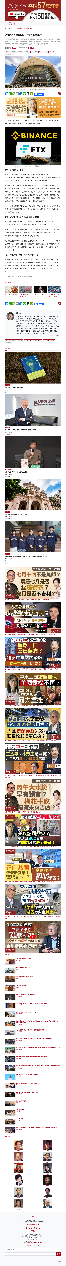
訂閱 (58, 1254)
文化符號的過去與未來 (22, 985)
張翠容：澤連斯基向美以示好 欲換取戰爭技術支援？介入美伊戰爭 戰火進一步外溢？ (37, 1127)
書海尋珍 (7, 385)
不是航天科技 (19, 1118)
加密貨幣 (8, 51)
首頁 (6, 28)
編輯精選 (9, 390)
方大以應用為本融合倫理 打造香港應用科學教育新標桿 (21, 430)
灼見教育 (7, 511)
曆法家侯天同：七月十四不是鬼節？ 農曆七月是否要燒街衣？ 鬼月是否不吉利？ (28, 599)
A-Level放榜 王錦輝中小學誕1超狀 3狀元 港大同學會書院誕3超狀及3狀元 (26, 556)
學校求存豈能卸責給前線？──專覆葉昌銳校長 (27, 1083)
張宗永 (14, 48)
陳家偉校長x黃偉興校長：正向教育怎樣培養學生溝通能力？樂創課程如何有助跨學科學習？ (31, 881)
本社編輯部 (9, 432)
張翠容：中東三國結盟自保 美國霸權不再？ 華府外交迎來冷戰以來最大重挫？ (27, 706)
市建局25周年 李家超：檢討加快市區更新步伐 (27, 1074)
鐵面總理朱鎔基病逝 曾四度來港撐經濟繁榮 (27, 1092)
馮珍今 (18, 960)
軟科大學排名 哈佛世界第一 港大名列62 (16, 514)
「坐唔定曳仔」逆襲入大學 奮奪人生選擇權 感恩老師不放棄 (31, 1003)
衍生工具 (52, 51)
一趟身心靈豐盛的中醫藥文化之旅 (24, 976)
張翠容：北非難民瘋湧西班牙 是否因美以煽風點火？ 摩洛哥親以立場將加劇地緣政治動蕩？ (31, 847)
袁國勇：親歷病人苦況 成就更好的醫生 (16, 472)
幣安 (40, 51)
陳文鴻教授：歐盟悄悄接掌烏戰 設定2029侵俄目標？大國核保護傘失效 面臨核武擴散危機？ (31, 740)
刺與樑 (31, 48)
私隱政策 (59, 1261)
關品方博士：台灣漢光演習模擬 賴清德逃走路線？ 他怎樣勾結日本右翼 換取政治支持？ (38, 1047)
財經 (10, 28)
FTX (32, 51)
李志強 (18, 1120)
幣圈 (36, 51)
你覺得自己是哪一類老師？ (23, 967)
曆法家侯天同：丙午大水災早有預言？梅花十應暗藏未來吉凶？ (23, 812)
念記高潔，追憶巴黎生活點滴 (23, 959)
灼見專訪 (7, 427)
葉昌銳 (18, 969)
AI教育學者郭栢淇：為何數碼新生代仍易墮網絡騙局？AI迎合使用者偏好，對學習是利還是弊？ (32, 634)
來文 (17, 1085)
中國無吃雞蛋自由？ (21, 1110)
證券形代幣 (8, 54)
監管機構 (14, 51)
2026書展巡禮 (8, 469)
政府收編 (45, 51)
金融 (13, 28)
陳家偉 (18, 978)
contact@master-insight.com (34, 1242)
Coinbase (26, 51)
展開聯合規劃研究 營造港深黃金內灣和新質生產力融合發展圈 (31, 1056)
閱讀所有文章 (55, 336)
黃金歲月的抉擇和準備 (22, 1101)
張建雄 (18, 1102)
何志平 (18, 987)
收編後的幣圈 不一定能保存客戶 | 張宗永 (25, 28)
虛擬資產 (20, 51)
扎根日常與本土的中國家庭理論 (14, 387)
